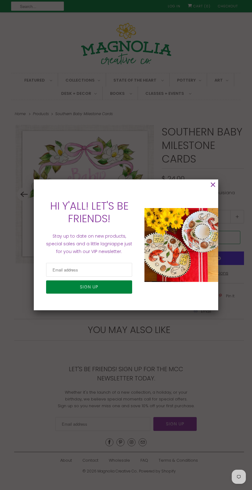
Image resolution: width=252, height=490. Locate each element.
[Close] (213, 185)
